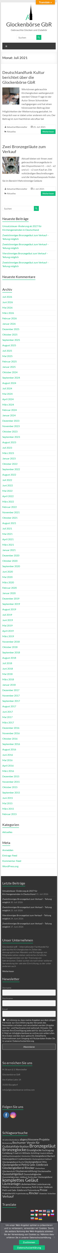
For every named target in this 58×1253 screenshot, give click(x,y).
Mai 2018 (7, 673)
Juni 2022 (7, 485)
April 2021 (8, 539)
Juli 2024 (7, 388)
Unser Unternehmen (17, 940)
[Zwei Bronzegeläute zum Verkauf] (10, 158)
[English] (44, 1211)
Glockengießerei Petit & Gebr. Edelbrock (25, 1164)
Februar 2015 (9, 814)
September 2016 (11, 744)
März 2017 (8, 722)
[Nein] (54, 1237)
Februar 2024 (9, 409)
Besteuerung (7, 1143)
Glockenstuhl (8, 1171)
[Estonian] (48, 1211)
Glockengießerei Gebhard (42, 1159)
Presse (43, 1190)
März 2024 (8, 404)
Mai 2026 (7, 307)
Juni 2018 (7, 668)
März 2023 (8, 453)
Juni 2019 (7, 620)
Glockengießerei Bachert (43, 1156)
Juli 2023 (7, 447)
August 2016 (9, 749)
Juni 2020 (7, 571)
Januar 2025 (9, 366)
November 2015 (11, 781)
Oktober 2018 (9, 647)
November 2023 (11, 426)
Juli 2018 (7, 663)
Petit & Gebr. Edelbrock (42, 1187)
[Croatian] (32, 1211)
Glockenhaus (40, 1168)
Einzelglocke (34, 1150)
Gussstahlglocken (10, 1177)
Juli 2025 (7, 350)
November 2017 (11, 695)
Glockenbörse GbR (29, 24)
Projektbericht (8, 1193)
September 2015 (11, 792)
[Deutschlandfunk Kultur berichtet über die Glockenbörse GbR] (10, 88)
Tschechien (51, 1193)
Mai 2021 (7, 533)
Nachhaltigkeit (15, 1187)
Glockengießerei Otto (35, 1161)
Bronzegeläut (42, 1145)
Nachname (7, 998)
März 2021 (8, 544)
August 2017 (9, 706)
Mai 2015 (7, 803)
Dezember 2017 (10, 690)
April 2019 (8, 630)
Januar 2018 (9, 684)
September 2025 (11, 339)
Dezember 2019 (10, 598)
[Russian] (52, 1215)
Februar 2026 (9, 318)
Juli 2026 (7, 296)
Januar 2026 (9, 323)
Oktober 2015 (9, 787)
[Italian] (36, 1215)
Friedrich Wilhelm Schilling (26, 1153)
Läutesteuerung (43, 1184)
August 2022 (9, 474)
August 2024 (9, 382)
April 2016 (8, 765)
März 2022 (8, 501)
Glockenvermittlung (26, 1171)
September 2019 (11, 603)
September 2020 (11, 566)
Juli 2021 (7, 528)
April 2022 (8, 496)
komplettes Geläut (20, 1180)
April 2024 (8, 399)
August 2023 (9, 442)
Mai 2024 (7, 393)
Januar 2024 (9, 415)
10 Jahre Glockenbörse (10, 1140)
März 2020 (8, 582)
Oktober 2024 (9, 372)
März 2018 (8, 679)
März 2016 (8, 770)
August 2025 (9, 345)
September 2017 (11, 700)
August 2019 (9, 609)
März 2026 (8, 312)
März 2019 (8, 636)
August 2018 (9, 657)
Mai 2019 (7, 625)
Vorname (6, 987)
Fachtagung (48, 1150)
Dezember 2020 (10, 555)
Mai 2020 (7, 576)
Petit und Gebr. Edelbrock (14, 1190)
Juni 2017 (7, 711)
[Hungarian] (32, 1215)
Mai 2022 (7, 490)
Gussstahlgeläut (12, 1174)
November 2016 (11, 733)
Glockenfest (26, 1156)
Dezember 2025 (10, 329)
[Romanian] (48, 1215)
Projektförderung (21, 1193)
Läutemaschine (28, 1184)
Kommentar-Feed (11, 860)
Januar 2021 (9, 550)
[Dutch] (40, 1211)
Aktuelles (11, 131)
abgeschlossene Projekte (34, 1139)
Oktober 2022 (9, 463)
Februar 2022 (9, 506)
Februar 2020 (9, 587)
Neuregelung (26, 1187)
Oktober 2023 (9, 431)
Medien (6, 1187)
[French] (52, 1211)
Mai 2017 (7, 717)
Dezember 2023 (10, 420)
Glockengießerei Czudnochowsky (17, 1159)
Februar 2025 (9, 361)
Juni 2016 (7, 754)
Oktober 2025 (9, 334)
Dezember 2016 (10, 727)
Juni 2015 (7, 797)
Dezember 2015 (10, 776)
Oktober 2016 (9, 738)
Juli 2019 (7, 614)
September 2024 (11, 377)
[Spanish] (36, 1219)
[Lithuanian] (40, 1215)
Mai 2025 (7, 356)
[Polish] (44, 1215)
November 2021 (11, 512)
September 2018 (11, 652)
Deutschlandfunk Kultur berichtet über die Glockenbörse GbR (23, 77)
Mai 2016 (7, 760)
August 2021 (9, 523)
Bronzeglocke (14, 1149)
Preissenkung (33, 1190)
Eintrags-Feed (9, 855)
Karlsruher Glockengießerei (40, 1177)
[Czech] (36, 1211)
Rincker (34, 1193)
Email (5, 1009)
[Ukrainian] (40, 1219)
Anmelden (7, 850)
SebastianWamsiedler (17, 127)
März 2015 (8, 808)
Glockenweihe (44, 1171)
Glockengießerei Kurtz (13, 1162)
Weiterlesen (48, 131)
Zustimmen (29, 1242)
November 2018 (11, 641)
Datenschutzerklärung (29, 1247)
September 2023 (11, 436)
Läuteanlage (11, 1184)
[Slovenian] (32, 1219)
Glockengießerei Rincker (18, 1168)
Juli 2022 (7, 479)
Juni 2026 (7, 302)
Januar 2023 (9, 458)
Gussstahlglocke (32, 1174)
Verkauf (8, 1196)
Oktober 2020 (9, 560)
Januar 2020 (9, 593)
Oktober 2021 (9, 517)
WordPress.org (10, 866)
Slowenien (43, 1193)
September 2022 (11, 469)
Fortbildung (7, 1153)
